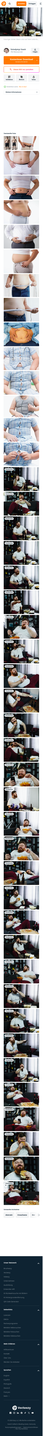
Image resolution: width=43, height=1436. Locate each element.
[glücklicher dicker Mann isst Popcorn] (21, 1010)
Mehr (6, 1410)
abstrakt (9, 1229)
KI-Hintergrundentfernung (14, 1311)
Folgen (35, 52)
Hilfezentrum (9, 1363)
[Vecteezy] (3, 3)
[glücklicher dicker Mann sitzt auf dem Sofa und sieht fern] (21, 542)
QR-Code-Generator (11, 1315)
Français (7, 1406)
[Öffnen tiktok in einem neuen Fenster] (24, 1426)
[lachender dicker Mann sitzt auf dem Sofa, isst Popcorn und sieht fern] (21, 517)
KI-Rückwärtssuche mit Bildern (15, 1307)
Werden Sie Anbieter (12, 1376)
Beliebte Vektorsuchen (12, 1341)
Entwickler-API (9, 1303)
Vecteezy (7, 1286)
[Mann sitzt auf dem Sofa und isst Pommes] (21, 985)
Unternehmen (9, 1294)
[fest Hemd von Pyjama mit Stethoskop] (21, 372)
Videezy (7, 1290)
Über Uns (7, 1371)
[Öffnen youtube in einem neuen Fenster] (32, 1426)
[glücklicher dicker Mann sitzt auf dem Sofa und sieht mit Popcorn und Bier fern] (21, 591)
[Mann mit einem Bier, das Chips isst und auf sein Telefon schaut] (21, 788)
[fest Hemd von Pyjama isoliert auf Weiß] (21, 468)
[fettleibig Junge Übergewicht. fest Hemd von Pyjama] (21, 396)
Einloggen (32, 4)
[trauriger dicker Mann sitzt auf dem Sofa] (21, 493)
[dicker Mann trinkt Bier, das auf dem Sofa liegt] (21, 665)
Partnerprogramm (11, 1337)
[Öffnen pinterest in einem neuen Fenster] (21, 1426)
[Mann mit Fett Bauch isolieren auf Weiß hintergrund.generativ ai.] (14, 157)
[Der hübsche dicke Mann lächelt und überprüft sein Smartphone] (21, 837)
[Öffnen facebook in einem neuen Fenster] (10, 1426)
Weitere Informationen (13, 91)
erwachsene (22, 1229)
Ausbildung (8, 1299)
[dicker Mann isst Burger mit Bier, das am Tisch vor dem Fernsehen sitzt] (21, 911)
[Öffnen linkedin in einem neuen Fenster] (17, 1426)
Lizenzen (7, 1329)
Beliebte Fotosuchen (11, 1345)
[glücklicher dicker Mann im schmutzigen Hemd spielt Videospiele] (21, 690)
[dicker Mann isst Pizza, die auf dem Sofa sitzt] (21, 714)
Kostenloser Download (21, 60)
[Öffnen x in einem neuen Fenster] (28, 1426)
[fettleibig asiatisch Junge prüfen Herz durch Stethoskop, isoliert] (21, 420)
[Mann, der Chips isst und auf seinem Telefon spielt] (21, 1133)
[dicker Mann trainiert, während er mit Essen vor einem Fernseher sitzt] (21, 813)
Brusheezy (8, 1282)
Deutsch (7, 1402)
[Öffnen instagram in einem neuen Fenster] (13, 1426)
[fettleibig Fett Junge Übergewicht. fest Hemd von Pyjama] (21, 443)
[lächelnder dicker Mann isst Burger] (21, 1182)
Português (8, 1397)
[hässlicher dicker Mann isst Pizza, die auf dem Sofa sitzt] (21, 739)
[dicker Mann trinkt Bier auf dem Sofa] (21, 1084)
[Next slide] (34, 1228)
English (6, 1389)
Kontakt (7, 1367)
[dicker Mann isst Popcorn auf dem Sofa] (21, 763)
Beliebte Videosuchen (12, 1349)
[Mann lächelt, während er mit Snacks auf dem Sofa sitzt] (21, 566)
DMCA (6, 1333)
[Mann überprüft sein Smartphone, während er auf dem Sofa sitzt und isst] (21, 640)
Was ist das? (23, 87)
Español (7, 1393)
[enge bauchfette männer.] (21, 348)
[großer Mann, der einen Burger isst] (21, 1157)
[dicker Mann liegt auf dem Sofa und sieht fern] (21, 887)
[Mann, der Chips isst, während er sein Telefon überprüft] (21, 862)
